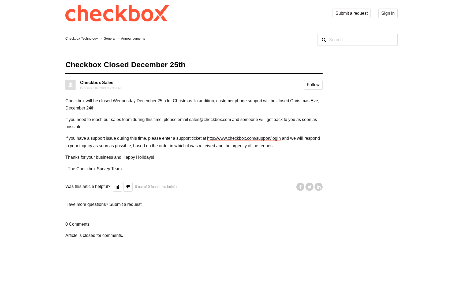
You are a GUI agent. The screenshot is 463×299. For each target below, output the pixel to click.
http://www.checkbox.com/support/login (244, 138)
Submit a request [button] (351, 13)
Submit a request (125, 204)
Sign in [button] (388, 13)
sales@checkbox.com (210, 119)
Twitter (309, 187)
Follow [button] (313, 84)
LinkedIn (319, 187)
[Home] (117, 13)
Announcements (133, 38)
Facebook (300, 187)
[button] (117, 187)
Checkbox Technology (81, 38)
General (109, 38)
